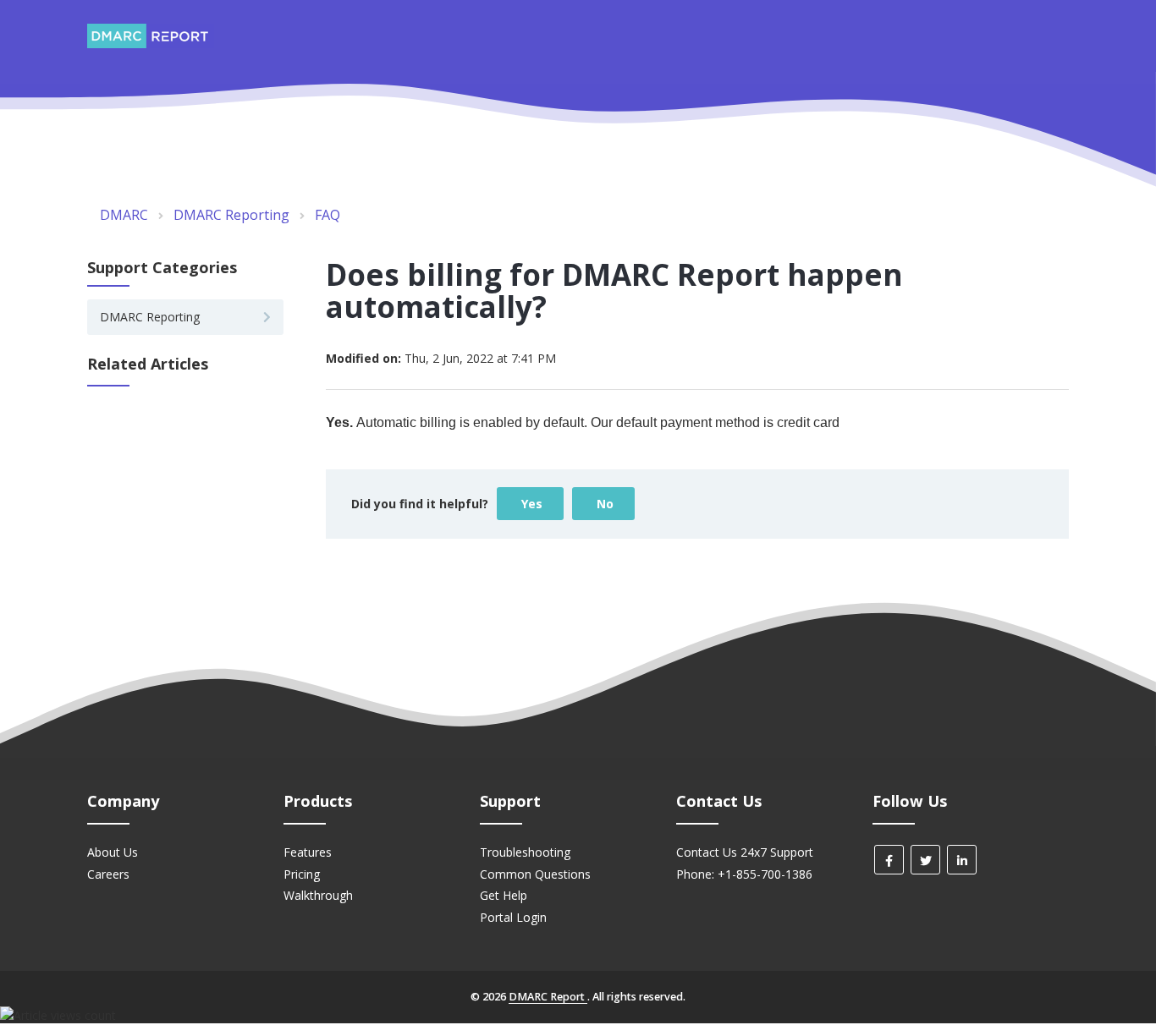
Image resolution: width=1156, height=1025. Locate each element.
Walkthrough (318, 895)
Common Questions (535, 874)
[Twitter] (925, 859)
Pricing (301, 874)
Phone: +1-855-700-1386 (744, 874)
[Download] (546, 291)
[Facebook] (889, 859)
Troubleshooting (525, 852)
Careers (108, 874)
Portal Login (513, 917)
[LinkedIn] (962, 859)
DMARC (124, 215)
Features (307, 852)
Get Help (503, 895)
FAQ (327, 215)
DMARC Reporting (231, 215)
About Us (112, 852)
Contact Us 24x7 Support (744, 852)
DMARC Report (548, 996)
